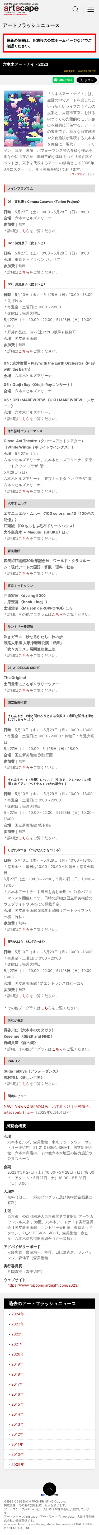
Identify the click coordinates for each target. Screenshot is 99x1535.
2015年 (17, 1404)
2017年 (17, 1384)
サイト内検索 (75, 9)
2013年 (17, 1424)
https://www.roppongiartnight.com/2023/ (43, 1285)
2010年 (17, 1454)
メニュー (91, 9)
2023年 (17, 1324)
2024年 (17, 1314)
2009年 (17, 1464)
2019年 (17, 1364)
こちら (24, 230)
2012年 (17, 1434)
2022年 (17, 1334)
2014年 (17, 1414)
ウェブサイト (79, 174)
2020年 (17, 1354)
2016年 (17, 1394)
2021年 (17, 1344)
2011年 (17, 1444)
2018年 (17, 1374)
